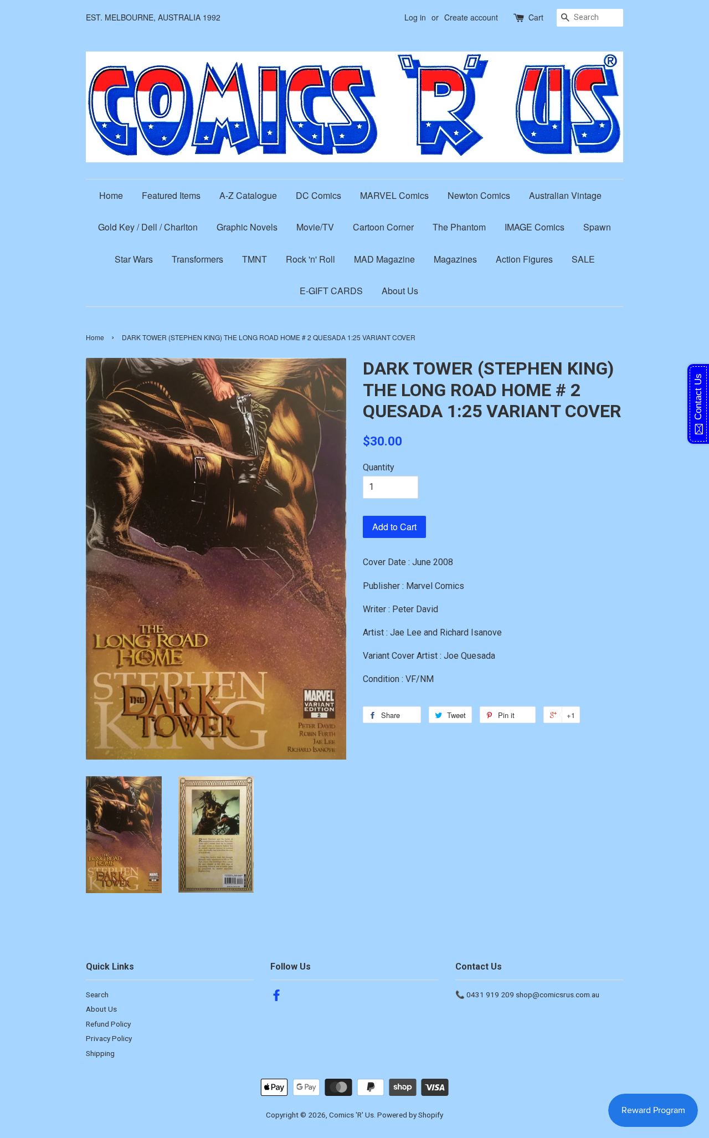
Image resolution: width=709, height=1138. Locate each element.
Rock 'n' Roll (310, 259)
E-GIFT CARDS (331, 290)
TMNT (254, 259)
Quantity (378, 467)
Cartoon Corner (383, 227)
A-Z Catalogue (248, 195)
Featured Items (171, 195)
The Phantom (459, 227)
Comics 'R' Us (351, 1114)
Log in (415, 17)
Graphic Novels (247, 227)
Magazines (455, 259)
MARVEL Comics (394, 195)
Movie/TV (315, 227)
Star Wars (134, 259)
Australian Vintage (565, 195)
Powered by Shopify (410, 1114)
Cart (535, 17)
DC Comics (318, 195)
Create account (471, 17)
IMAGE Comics (534, 227)
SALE (583, 259)
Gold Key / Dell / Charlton (148, 227)
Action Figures (524, 259)
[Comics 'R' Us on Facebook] (276, 997)
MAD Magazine (384, 259)
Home (111, 195)
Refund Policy (108, 1023)
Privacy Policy (109, 1038)
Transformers (197, 259)
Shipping (100, 1053)
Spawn (597, 227)
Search (97, 994)
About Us (400, 290)
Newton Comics (479, 195)
